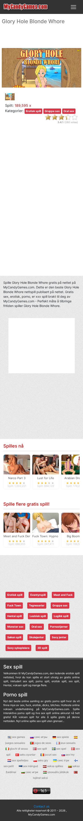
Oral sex (69, 111)
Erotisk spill (33, 111)
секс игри (32, 772)
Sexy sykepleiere (18, 648)
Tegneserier (36, 605)
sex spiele (62, 737)
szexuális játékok (58, 772)
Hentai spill (14, 616)
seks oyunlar (27, 754)
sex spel (61, 748)
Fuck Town (14, 605)
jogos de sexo (43, 743)
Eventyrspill (38, 594)
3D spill (42, 648)
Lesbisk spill (38, 616)
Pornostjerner (59, 626)
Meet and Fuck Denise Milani (24, 536)
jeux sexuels (67, 743)
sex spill (42, 748)
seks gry (43, 760)
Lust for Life (45, 478)
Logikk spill (61, 616)
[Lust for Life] (45, 464)
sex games (18, 737)
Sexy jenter (59, 637)
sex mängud (30, 766)
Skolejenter (36, 637)
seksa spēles (55, 766)
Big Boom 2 (74, 536)
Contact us (41, 806)
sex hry (70, 754)
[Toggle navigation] (73, 7)
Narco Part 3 (16, 478)
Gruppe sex (52, 111)
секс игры (41, 737)
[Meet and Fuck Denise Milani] (17, 522)
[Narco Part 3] (17, 464)
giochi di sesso (19, 748)
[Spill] (26, 7)
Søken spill (14, 637)
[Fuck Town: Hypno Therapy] (45, 522)
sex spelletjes (20, 760)
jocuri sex (50, 754)
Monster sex (15, 626)
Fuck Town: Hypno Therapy (51, 536)
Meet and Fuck (63, 594)
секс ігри (63, 760)
